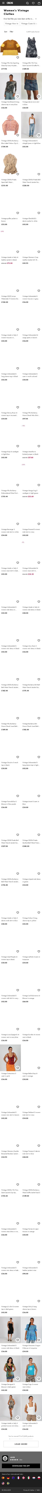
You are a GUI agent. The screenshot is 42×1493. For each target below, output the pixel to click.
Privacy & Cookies (28, 1490)
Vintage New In (11, 23)
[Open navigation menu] (3, 3)
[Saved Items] (33, 3)
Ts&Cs (38, 1490)
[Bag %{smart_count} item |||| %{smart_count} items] (39, 3)
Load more (21, 1444)
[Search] (27, 3)
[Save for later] (17, 57)
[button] (3, 1477)
